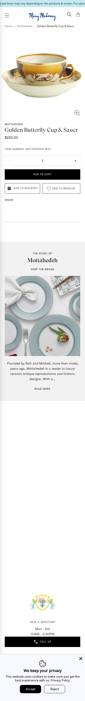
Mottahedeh (24, 26)
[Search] (69, 14)
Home (8, 26)
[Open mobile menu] (7, 15)
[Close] (80, 658)
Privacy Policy (60, 680)
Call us (45, 641)
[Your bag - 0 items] (78, 15)
